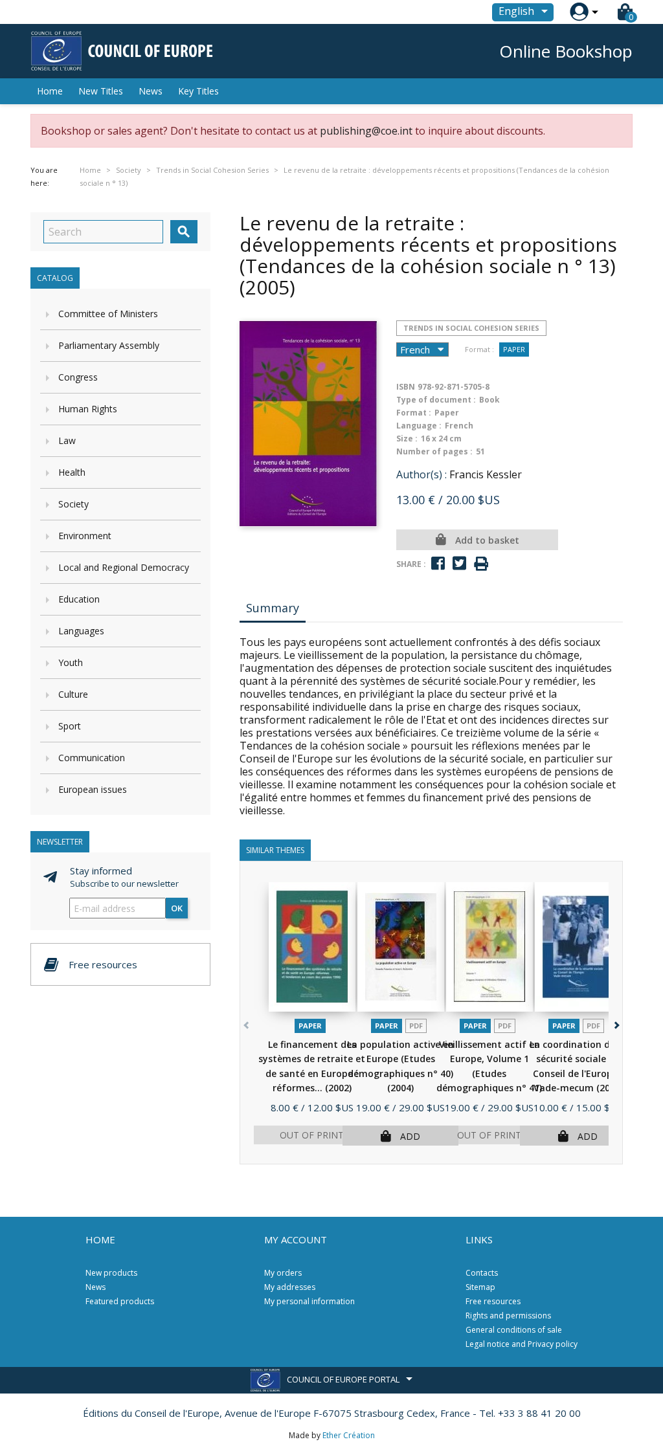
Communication (91, 757)
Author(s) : (421, 474)
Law (67, 440)
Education (79, 599)
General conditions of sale (514, 1329)
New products (111, 1272)
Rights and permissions (508, 1315)
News (151, 91)
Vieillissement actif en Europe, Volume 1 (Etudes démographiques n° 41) (489, 1073)
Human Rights (87, 409)
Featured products (119, 1301)
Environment (84, 535)
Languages (81, 631)
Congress (78, 377)
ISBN (405, 386)
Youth (70, 662)
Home (50, 91)
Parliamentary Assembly (108, 345)
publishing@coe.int (366, 131)
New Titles (100, 91)
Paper (514, 349)
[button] (615, 1023)
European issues (92, 789)
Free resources (493, 1301)
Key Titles (198, 91)
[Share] (438, 563)
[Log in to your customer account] (579, 12)
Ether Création (348, 1435)
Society (73, 504)
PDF (416, 1025)
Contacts (482, 1272)
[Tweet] (459, 563)
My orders (283, 1272)
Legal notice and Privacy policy (522, 1343)
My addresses (289, 1287)
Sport (69, 726)
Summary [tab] (272, 608)
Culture (73, 694)
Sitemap (480, 1287)
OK (177, 908)
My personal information (309, 1301)
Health (71, 472)
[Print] (481, 564)
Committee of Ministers (108, 313)
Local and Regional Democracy (123, 567)
